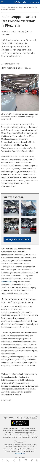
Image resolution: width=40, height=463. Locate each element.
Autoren (34, 437)
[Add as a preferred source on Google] (20, 423)
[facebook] (2, 460)
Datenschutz (9, 435)
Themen (3, 7)
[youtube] (27, 417)
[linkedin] (20, 460)
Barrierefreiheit (20, 435)
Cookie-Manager (14, 428)
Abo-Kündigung (30, 428)
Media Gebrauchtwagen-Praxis (24, 433)
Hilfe (22, 428)
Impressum (30, 435)
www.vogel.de (20, 453)
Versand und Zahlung (10, 437)
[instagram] (36, 417)
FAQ (20, 437)
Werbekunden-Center (24, 430)
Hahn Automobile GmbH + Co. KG (16, 68)
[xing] (14, 460)
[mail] (26, 460)
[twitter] (8, 460)
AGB (5, 428)
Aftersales (11, 7)
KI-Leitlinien (26, 437)
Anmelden (35, 2)
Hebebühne (6, 282)
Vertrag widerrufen (9, 430)
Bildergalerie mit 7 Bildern (17, 239)
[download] (32, 460)
